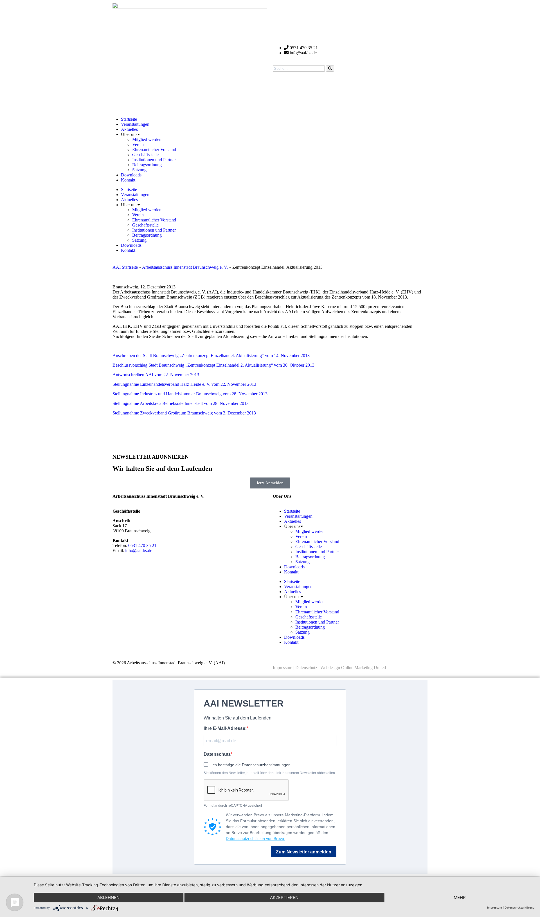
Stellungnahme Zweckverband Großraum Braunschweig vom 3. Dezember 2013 (184, 413)
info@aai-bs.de (138, 550)
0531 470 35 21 (142, 545)
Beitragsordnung (147, 164)
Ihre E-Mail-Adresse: (225, 728)
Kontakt (128, 180)
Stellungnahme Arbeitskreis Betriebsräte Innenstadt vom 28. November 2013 (180, 403)
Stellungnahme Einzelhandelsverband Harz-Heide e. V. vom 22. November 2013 (184, 384)
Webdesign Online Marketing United (353, 667)
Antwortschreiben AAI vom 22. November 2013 (155, 374)
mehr (460, 897)
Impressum (282, 667)
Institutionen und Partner (154, 159)
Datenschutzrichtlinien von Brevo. (255, 838)
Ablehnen (108, 897)
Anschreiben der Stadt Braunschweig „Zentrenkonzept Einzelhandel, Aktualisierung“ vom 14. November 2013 (211, 355)
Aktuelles (129, 129)
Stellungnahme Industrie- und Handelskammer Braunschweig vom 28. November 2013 (189, 393)
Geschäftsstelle (145, 154)
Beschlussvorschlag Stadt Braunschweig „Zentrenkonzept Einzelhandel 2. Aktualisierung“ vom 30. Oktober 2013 (213, 365)
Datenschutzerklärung (519, 907)
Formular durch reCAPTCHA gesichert (233, 806)
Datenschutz (306, 667)
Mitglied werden (146, 139)
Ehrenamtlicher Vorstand (154, 149)
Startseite (129, 119)
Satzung (139, 169)
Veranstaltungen (135, 124)
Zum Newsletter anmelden (303, 851)
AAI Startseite (125, 267)
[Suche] (330, 68)
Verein (138, 144)
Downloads (131, 174)
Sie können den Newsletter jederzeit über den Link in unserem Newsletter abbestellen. (270, 773)
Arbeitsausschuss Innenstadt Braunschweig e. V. (185, 267)
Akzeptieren (284, 897)
